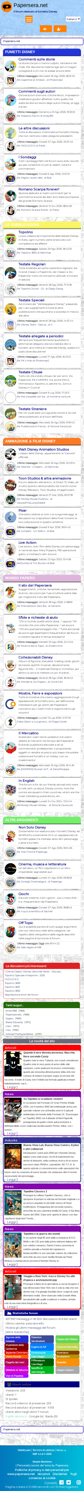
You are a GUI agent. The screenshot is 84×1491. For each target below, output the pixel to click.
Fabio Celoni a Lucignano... (32, 721)
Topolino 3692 (12, 990)
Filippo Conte (59, 721)
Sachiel (48, 911)
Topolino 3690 (12, 983)
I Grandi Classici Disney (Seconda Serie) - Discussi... (33, 971)
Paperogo (41, 851)
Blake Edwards (14, 1022)
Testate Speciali (31, 300)
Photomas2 (56, 79)
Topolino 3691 (12, 986)
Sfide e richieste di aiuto (38, 617)
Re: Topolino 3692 (27, 252)
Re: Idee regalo (25, 947)
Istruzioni (44, 1474)
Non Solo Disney (32, 827)
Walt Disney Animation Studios (44, 449)
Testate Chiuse (30, 372)
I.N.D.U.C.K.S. (12, 979)
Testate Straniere (33, 409)
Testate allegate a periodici (41, 336)
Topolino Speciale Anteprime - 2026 (25, 975)
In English (26, 781)
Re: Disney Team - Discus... (32, 324)
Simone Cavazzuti (61, 426)
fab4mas (45, 252)
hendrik (56, 605)
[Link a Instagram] (79, 1483)
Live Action (27, 542)
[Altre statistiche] (17, 1332)
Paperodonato (14, 1014)
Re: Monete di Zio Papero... (32, 681)
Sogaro (9, 1018)
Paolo (42, 145)
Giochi (24, 894)
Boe (49, 177)
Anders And (55, 645)
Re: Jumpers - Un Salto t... (31, 531)
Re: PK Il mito (24, 360)
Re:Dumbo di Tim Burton (32, 563)
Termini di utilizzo (43, 1450)
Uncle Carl (57, 681)
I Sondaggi (27, 157)
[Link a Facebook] (61, 1483)
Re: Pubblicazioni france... (32, 426)
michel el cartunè (60, 396)
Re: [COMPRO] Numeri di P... (33, 769)
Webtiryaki (24, 1450)
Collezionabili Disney (36, 657)
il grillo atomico (16, 1416)
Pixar (23, 510)
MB (39, 947)
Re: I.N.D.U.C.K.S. (26, 145)
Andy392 (48, 115)
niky (8, 1029)
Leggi (11, 1087)
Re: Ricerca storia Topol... (31, 645)
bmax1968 (11, 1010)
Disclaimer (60, 1474)
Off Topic (26, 923)
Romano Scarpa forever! (39, 189)
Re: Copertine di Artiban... (31, 79)
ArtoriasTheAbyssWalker (19, 1034)
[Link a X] (68, 1483)
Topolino (26, 232)
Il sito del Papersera (35, 585)
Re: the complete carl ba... (31, 396)
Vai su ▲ (61, 1450)
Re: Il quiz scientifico (28, 911)
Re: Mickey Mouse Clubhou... (33, 498)
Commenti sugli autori (37, 91)
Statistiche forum (25, 1313)
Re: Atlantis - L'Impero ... (30, 466)
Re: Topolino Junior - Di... (31, 288)
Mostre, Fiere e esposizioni (40, 693)
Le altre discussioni (34, 128)
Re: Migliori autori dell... (30, 177)
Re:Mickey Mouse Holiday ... (32, 805)
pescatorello (35, 1323)
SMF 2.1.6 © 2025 (42, 1454)
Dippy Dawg (55, 288)
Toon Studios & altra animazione (45, 478)
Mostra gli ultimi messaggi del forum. (31, 1327)
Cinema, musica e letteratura (42, 864)
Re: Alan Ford (25, 851)
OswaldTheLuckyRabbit (31, 502)
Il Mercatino (29, 733)
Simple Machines (42, 1461)
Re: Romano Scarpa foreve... (33, 209)
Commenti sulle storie (37, 59)
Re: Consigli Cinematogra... (32, 881)
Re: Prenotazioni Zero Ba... (32, 605)
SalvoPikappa (61, 769)
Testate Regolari (32, 264)
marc (8, 1026)
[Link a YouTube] (74, 1483)
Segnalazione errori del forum (21, 994)
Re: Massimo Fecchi (28, 115)
